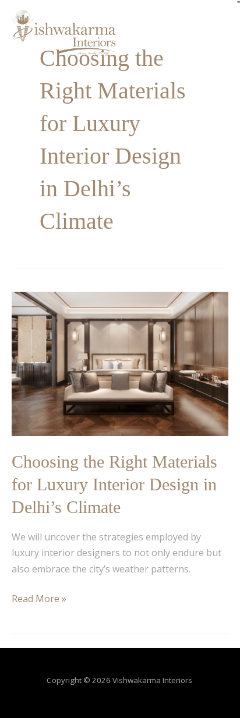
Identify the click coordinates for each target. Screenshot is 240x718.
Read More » (39, 598)
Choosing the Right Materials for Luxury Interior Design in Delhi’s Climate (114, 484)
